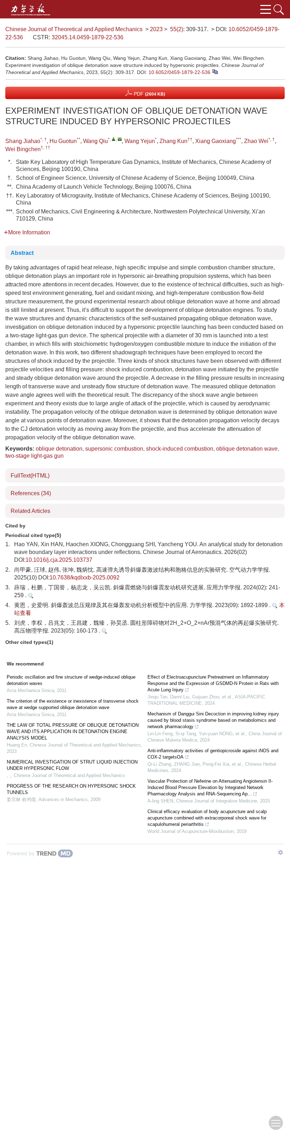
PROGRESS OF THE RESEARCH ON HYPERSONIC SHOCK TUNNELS (71, 789)
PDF (148, 94)
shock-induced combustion (179, 449)
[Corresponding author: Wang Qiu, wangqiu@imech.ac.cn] (114, 139)
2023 (156, 29)
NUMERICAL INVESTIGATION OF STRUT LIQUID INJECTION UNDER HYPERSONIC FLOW (72, 765)
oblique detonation (59, 449)
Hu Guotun (63, 141)
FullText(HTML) (30, 476)
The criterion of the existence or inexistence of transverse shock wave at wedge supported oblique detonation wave (73, 704)
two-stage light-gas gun (34, 456)
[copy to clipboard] (214, 71)
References (31, 493)
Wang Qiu (95, 141)
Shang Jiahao (22, 141)
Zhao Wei (256, 141)
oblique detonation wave (247, 449)
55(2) (176, 29)
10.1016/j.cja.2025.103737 (58, 560)
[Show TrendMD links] (280, 852)
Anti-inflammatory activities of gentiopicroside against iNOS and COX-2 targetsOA (212, 754)
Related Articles (30, 511)
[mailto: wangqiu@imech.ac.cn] (120, 139)
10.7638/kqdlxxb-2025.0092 (85, 578)
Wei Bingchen (23, 149)
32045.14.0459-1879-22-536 (87, 37)
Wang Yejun (139, 141)
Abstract (22, 253)
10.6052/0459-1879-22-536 (179, 72)
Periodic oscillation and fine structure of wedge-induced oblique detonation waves (71, 680)
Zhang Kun (173, 141)
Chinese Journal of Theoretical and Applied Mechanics (74, 29)
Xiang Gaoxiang (215, 141)
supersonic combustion (114, 449)
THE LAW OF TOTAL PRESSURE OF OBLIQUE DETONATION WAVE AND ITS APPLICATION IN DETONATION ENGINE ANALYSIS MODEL (73, 731)
